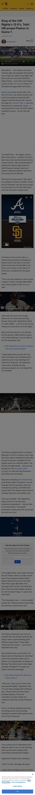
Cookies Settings (17, 786)
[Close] (33, 774)
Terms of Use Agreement (18, 782)
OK (17, 791)
